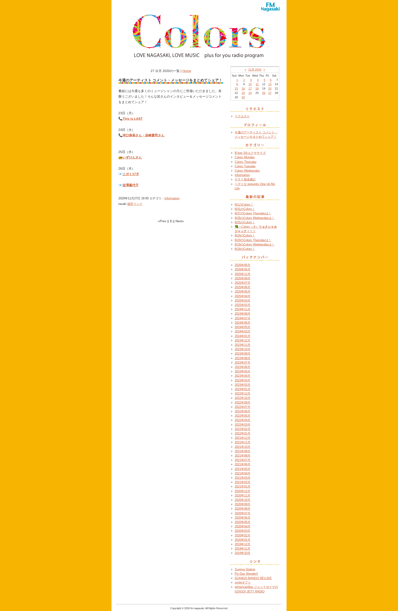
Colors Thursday (246, 162)
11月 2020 (254, 69)
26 (263, 93)
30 (243, 97)
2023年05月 (242, 371)
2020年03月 (242, 531)
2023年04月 (242, 375)
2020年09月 (242, 504)
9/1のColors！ (244, 204)
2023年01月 (242, 389)
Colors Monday (245, 157)
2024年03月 (242, 331)
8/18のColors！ (245, 249)
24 (250, 93)
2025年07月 (242, 283)
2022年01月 (242, 433)
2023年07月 (242, 362)
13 (270, 84)
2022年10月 (242, 398)
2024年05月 (242, 327)
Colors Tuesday (245, 166)
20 (270, 88)
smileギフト (243, 582)
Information (171, 198)
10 (250, 84)
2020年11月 (242, 495)
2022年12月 (242, 393)
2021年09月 (242, 451)
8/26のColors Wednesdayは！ (255, 218)
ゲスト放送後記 (245, 179)
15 (236, 88)
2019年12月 (242, 544)
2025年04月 (242, 296)
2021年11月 (242, 442)
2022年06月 (242, 411)
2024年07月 (242, 318)
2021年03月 (242, 477)
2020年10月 (242, 500)
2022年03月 (242, 424)
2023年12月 (242, 340)
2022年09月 (242, 402)
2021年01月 (242, 486)
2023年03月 (242, 380)
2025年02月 (242, 305)
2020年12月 (242, 491)
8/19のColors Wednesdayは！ (255, 244)
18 (257, 88)
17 (250, 88)
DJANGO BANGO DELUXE (253, 578)
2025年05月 (242, 291)
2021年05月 (242, 469)
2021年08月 (242, 455)
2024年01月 (242, 336)
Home (186, 71)
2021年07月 (242, 460)
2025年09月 (242, 278)
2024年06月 (242, 322)
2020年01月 (242, 540)
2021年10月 (242, 447)
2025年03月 (242, 300)
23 (243, 93)
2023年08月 (242, 358)
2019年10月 (242, 553)
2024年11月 (242, 309)
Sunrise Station (245, 569)
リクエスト (242, 116)
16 (243, 88)
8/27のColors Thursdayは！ (253, 213)
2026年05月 (242, 269)
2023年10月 (242, 349)
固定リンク (134, 204)
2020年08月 (242, 508)
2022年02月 (242, 429)
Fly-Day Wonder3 (246, 573)
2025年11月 (242, 274)
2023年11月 (242, 345)
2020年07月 (242, 513)
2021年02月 (242, 482)
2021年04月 (242, 473)
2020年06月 (242, 517)
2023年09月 (242, 353)
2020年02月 (242, 535)
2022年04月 (242, 420)
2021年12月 (242, 438)
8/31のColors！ (245, 209)
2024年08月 (242, 313)
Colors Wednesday (247, 170)
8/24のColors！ (245, 235)
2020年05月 (242, 522)
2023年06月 (242, 367)
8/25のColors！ (245, 222)
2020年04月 (242, 526)
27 (270, 93)
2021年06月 (242, 464)
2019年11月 (242, 548)
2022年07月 (242, 407)
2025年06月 (242, 287)
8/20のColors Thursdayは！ (253, 240)
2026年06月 (242, 265)
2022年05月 (242, 415)
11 (257, 84)
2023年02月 (242, 384)
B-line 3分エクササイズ (250, 153)
